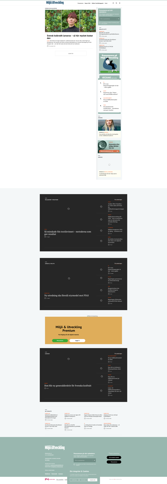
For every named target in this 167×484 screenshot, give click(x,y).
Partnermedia (54, 473)
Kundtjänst (67, 479)
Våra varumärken (59, 479)
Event (106, 3)
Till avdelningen (118, 199)
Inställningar (74, 479)
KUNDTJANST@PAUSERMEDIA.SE (57, 465)
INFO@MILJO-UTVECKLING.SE (57, 466)
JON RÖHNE (47, 460)
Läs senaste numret (114, 457)
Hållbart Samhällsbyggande (98, 3)
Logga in (77, 340)
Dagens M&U (87, 3)
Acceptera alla (92, 479)
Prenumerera (80, 3)
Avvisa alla (83, 479)
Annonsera (60, 473)
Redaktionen (47, 473)
